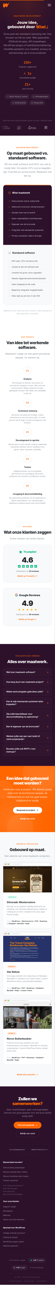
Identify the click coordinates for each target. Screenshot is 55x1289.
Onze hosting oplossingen (14, 1167)
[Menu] (49, 5)
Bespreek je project (26, 810)
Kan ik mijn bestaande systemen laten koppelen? (24, 702)
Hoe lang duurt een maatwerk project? (25, 682)
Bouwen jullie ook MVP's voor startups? (21, 750)
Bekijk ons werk (27, 818)
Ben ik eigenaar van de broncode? (22, 726)
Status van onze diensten (13, 1219)
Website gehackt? (10, 1246)
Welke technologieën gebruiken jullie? (24, 691)
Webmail (6, 1215)
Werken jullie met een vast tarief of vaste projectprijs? (23, 737)
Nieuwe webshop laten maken (16, 1176)
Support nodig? (9, 1207)
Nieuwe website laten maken (15, 1172)
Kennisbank (8, 1211)
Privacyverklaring (15, 1281)
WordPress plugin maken (13, 1242)
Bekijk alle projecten (26, 1074)
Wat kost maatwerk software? (20, 672)
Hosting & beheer (10, 1237)
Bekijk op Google (26, 619)
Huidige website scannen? (14, 1233)
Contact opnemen (10, 1180)
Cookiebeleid (41, 1281)
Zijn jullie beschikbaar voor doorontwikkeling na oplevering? (22, 715)
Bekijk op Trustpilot (26, 576)
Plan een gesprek (26, 1125)
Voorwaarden (29, 1281)
